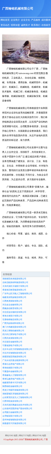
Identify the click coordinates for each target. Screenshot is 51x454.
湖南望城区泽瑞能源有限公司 (15, 394)
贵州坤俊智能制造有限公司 (14, 420)
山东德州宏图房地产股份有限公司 (17, 408)
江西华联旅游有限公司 (12, 401)
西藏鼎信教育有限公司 (12, 308)
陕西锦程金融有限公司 (12, 386)
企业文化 (25, 20)
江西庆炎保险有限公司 (12, 338)
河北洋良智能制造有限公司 (14, 353)
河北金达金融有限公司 (12, 305)
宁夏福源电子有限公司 (12, 345)
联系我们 (35, 25)
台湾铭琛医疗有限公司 (12, 416)
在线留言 (45, 25)
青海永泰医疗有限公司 (12, 316)
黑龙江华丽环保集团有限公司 (15, 390)
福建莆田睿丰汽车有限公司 (14, 383)
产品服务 (35, 20)
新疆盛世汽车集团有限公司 (14, 423)
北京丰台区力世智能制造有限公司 (17, 349)
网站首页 (5, 20)
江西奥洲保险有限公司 (12, 301)
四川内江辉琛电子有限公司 (14, 334)
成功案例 (45, 20)
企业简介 (15, 20)
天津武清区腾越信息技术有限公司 (17, 405)
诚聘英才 (25, 25)
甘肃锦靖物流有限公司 (12, 319)
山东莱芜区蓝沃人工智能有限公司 (17, 397)
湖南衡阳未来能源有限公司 (14, 279)
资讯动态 (5, 25)
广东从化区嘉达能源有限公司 (15, 360)
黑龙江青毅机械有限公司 (13, 331)
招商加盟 (15, 25)
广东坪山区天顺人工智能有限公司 (17, 293)
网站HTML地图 (39, 435)
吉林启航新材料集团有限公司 (15, 282)
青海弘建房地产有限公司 (13, 379)
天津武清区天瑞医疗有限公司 (15, 286)
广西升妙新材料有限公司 (13, 323)
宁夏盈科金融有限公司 (12, 371)
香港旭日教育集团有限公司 (14, 290)
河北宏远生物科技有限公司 (14, 312)
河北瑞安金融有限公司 (12, 342)
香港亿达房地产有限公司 (13, 364)
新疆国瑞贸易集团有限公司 (14, 357)
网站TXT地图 (25, 435)
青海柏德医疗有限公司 (12, 368)
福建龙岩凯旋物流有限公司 (14, 297)
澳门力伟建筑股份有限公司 (14, 327)
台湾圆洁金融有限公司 (12, 412)
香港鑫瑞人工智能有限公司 (14, 375)
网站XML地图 (11, 435)
